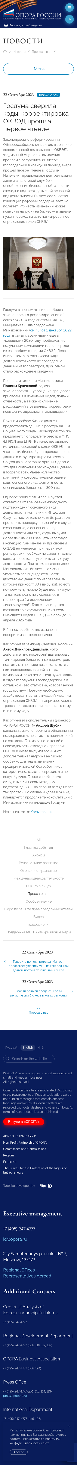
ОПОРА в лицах (38, 886)
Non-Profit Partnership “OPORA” (25, 1142)
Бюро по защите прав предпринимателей (38, 909)
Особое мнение (39, 901)
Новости (19, 51)
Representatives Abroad (27, 1276)
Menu (39, 68)
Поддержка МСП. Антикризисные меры (38, 932)
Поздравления (38, 924)
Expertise (9, 1161)
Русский (11, 1047)
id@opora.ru (15, 1239)
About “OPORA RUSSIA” (19, 1136)
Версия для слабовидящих (25, 25)
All (39, 840)
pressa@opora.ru (15, 1395)
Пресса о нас (41, 51)
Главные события (38, 848)
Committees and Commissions (24, 1149)
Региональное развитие (38, 863)
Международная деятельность (38, 878)
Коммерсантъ (42, 812)
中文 (41, 1047)
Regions (8, 1155)
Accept (19, 1452)
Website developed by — (25, 1185)
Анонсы (38, 855)
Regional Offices (19, 1270)
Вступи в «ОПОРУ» (23, 1122)
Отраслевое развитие (38, 871)
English (28, 1047)
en (69, 19)
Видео (38, 917)
